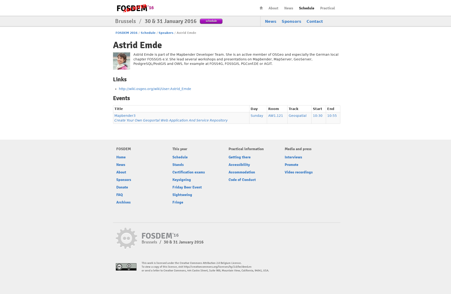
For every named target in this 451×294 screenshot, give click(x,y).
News (288, 8)
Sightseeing (182, 194)
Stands (178, 164)
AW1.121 (275, 116)
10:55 (332, 116)
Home (261, 8)
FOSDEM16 (135, 8)
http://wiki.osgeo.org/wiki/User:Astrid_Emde (155, 89)
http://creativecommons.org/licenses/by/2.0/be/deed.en (218, 267)
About (273, 8)
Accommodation (242, 172)
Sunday (257, 116)
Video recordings (299, 172)
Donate (122, 187)
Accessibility (239, 164)
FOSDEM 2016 (126, 33)
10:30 (318, 116)
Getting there (240, 157)
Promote (291, 164)
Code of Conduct (242, 179)
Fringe (177, 202)
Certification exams (188, 172)
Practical (327, 8)
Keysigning (181, 179)
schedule (211, 21)
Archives (123, 202)
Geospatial (298, 116)
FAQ (119, 194)
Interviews (293, 157)
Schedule (306, 8)
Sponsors (291, 21)
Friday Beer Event (187, 187)
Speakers (166, 33)
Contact (315, 21)
